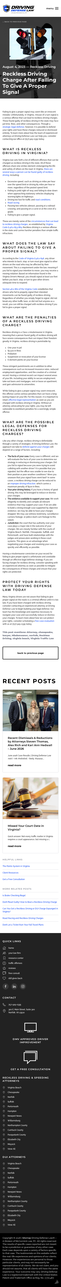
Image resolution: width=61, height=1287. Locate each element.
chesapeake (45, 632)
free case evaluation (44, 621)
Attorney (32, 632)
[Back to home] (19, 8)
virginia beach (21, 638)
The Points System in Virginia (16, 866)
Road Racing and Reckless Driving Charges (23, 918)
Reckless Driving (43, 67)
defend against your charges (36, 447)
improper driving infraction (23, 483)
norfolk (33, 635)
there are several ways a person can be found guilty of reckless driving (28, 172)
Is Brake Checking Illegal (14, 895)
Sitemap (27, 1238)
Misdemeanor (20, 635)
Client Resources (10, 873)
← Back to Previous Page (15, 22)
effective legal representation (22, 400)
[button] (52, 8)
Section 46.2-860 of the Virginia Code (20, 289)
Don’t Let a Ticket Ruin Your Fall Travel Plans (23, 925)
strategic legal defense (13, 127)
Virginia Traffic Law (42, 638)
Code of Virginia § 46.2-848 (31, 258)
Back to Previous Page (30, 653)
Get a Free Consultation (14, 879)
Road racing (13, 203)
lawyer (7, 635)
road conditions (42, 200)
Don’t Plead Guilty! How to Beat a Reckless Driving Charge (30, 902)
